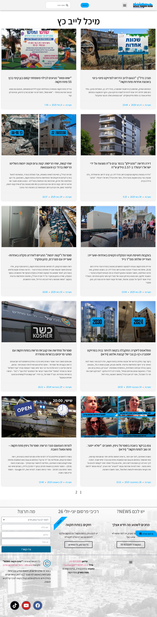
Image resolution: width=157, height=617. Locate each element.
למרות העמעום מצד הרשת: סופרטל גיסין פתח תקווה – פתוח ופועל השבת (40, 447)
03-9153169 (75, 561)
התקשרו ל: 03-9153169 (131, 544)
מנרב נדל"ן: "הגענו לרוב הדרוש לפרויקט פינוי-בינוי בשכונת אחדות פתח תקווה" (121, 80)
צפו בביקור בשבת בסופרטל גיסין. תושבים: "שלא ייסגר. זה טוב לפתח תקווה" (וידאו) (119, 447)
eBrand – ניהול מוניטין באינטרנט (18, 565)
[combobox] (58, 5)
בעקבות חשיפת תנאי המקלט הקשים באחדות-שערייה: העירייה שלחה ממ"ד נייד (119, 257)
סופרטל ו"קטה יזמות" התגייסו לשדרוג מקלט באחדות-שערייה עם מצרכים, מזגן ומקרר (40, 257)
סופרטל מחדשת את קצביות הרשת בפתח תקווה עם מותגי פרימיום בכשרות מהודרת (42, 352)
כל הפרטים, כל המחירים (78, 544)
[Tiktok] (14, 605)
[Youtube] (26, 605)
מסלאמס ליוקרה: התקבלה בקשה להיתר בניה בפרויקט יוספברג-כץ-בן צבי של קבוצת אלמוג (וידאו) (119, 352)
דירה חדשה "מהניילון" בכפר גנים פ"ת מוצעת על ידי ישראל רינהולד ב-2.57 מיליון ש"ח (120, 165)
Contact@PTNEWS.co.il (76, 565)
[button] (124, 5)
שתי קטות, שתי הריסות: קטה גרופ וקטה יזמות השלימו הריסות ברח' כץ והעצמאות (41, 165)
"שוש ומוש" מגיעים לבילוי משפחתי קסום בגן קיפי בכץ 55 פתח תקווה (40, 80)
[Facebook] (37, 605)
